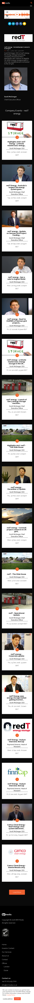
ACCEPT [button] (17, 998)
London (6, 967)
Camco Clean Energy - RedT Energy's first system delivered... (16, 826)
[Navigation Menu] (31, 6)
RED (5, 50)
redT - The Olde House (16, 574)
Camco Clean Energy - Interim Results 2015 (16, 866)
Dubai (6, 970)
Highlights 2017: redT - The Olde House (16, 446)
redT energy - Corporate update (16, 655)
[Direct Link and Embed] (20, 23)
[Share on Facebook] (17, 23)
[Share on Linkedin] (13, 23)
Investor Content (8, 948)
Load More (17, 892)
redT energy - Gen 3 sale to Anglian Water (16, 278)
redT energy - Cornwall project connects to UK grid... (16, 529)
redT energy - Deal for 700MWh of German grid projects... (16, 321)
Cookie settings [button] (8, 999)
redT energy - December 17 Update (17, 488)
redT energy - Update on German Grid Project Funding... (16, 233)
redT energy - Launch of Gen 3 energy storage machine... (16, 401)
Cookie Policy (11, 995)
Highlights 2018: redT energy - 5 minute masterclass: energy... (16, 143)
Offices (4, 963)
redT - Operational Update (16, 614)
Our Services (6, 952)
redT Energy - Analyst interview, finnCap (17, 785)
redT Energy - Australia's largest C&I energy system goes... (16, 187)
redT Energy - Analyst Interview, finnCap (17, 741)
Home (4, 944)
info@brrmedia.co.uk (9, 985)
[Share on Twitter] (9, 23)
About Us (5, 956)
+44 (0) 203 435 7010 (9, 981)
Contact (5, 959)
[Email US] (24, 23)
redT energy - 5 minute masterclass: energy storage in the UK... (16, 362)
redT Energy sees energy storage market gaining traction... (16, 698)
